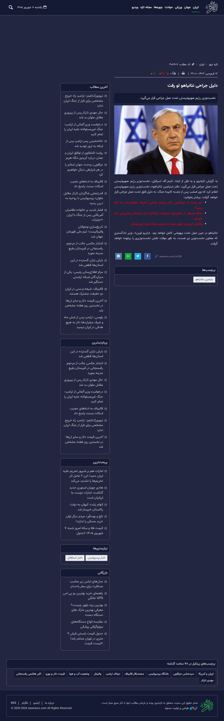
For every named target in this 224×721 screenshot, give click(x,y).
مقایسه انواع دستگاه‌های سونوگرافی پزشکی (87, 624)
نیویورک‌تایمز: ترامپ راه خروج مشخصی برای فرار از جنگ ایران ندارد (83, 100)
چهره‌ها (158, 7)
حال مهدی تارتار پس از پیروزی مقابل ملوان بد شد (83, 115)
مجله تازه (146, 7)
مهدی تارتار (207, 680)
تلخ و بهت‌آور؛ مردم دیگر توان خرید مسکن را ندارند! (84, 519)
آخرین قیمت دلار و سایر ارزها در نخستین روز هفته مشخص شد (84, 305)
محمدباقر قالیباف (134, 674)
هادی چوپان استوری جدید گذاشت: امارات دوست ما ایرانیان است (86, 492)
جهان (187, 7)
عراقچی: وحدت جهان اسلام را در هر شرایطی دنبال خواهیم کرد (84, 169)
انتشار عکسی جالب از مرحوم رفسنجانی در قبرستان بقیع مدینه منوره (84, 248)
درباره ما (49, 703)
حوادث (169, 7)
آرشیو (36, 703)
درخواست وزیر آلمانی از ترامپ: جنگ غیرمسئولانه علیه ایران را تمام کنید (83, 129)
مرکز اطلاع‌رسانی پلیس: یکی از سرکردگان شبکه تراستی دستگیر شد (83, 277)
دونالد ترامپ (113, 674)
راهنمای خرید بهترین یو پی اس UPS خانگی (83, 596)
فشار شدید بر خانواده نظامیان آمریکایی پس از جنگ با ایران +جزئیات (84, 215)
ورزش (178, 7)
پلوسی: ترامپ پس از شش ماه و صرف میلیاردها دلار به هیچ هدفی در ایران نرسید (83, 322)
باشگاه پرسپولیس (159, 674)
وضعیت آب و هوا (79, 674)
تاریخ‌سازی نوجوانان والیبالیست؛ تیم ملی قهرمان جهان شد (84, 231)
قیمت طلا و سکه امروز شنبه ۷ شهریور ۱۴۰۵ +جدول (84, 531)
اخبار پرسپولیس (96, 558)
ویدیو (135, 7)
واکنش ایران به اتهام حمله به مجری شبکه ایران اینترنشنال (166, 224)
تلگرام (25, 703)
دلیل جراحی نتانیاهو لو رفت (193, 85)
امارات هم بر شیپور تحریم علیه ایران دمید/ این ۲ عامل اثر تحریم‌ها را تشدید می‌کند (83, 476)
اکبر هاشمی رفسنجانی (28, 674)
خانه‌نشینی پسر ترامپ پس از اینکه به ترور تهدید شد (84, 144)
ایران (196, 7)
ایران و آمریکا (206, 674)
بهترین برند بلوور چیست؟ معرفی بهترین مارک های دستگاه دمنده (87, 610)
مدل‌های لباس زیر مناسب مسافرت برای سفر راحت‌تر (86, 584)
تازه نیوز (211, 7)
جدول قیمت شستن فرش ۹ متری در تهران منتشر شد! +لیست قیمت (85, 638)
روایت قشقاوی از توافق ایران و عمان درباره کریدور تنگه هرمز (84, 155)
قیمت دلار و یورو (55, 674)
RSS (13, 703)
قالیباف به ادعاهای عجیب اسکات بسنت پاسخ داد (86, 184)
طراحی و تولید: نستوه (177, 708)
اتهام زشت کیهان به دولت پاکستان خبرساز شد (86, 507)
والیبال (97, 674)
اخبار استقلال (75, 558)
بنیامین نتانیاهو (204, 279)
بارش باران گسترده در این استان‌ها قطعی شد (86, 263)
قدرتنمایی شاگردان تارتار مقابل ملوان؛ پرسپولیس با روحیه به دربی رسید (83, 198)
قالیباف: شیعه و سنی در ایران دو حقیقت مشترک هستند (84, 291)
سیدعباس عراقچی (183, 674)
